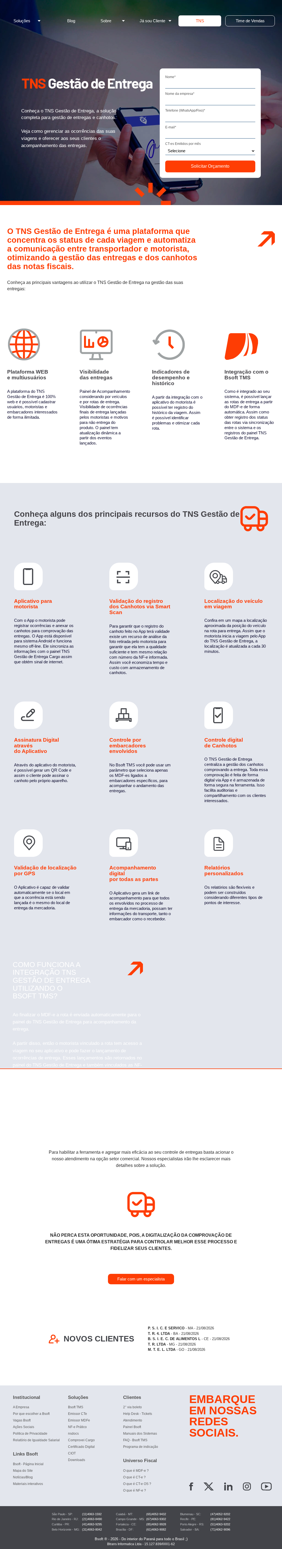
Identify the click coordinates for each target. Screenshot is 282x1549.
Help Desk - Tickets (137, 1414)
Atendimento (132, 1420)
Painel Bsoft (132, 1427)
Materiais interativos (28, 1484)
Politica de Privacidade (30, 1433)
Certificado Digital (81, 1447)
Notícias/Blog (23, 1477)
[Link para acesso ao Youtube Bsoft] (266, 1487)
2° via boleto (132, 1407)
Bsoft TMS (75, 1407)
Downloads (76, 1460)
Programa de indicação (140, 1447)
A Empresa (21, 1407)
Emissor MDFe (79, 1420)
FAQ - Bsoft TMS (135, 1440)
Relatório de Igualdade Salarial (36, 1440)
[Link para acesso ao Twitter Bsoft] (209, 1487)
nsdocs (73, 1433)
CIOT (72, 1453)
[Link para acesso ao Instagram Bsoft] (247, 1487)
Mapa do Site (23, 1471)
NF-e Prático (77, 1427)
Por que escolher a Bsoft (31, 1414)
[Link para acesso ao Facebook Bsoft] (191, 1487)
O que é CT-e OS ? (137, 1484)
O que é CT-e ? (134, 1477)
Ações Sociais (23, 1427)
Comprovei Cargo (81, 1440)
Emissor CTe (77, 1414)
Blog (71, 21)
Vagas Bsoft (22, 1420)
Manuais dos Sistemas (140, 1433)
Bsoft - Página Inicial (28, 1464)
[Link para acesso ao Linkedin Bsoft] (228, 1487)
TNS (200, 21)
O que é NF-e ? (134, 1490)
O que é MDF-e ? (136, 1471)
